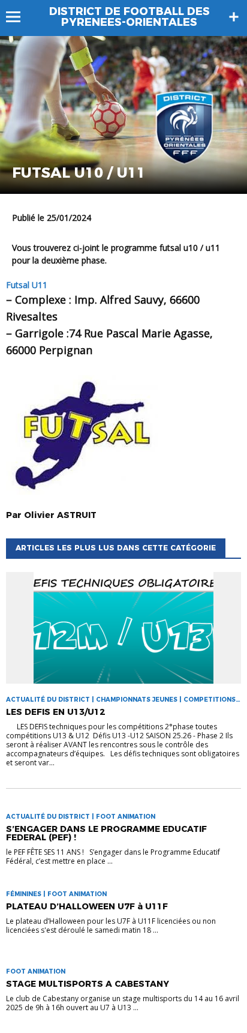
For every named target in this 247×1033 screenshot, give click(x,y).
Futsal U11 (26, 285)
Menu (19, 17)
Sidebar (234, 17)
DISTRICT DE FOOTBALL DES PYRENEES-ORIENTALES (129, 17)
